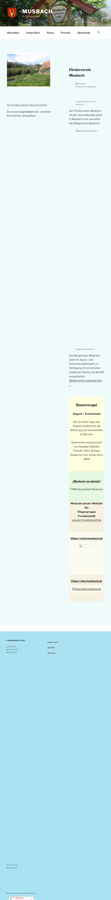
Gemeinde (83, 32)
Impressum (53, 642)
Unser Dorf (33, 32)
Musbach (37, 11)
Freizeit (65, 32)
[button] (98, 32)
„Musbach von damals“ (86, 481)
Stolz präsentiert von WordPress (21, 893)
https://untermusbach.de (87, 538)
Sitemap (51, 653)
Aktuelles (13, 32)
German (19, 898)
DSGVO (51, 647)
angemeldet (26, 111)
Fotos (50, 32)
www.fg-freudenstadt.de (86, 520)
